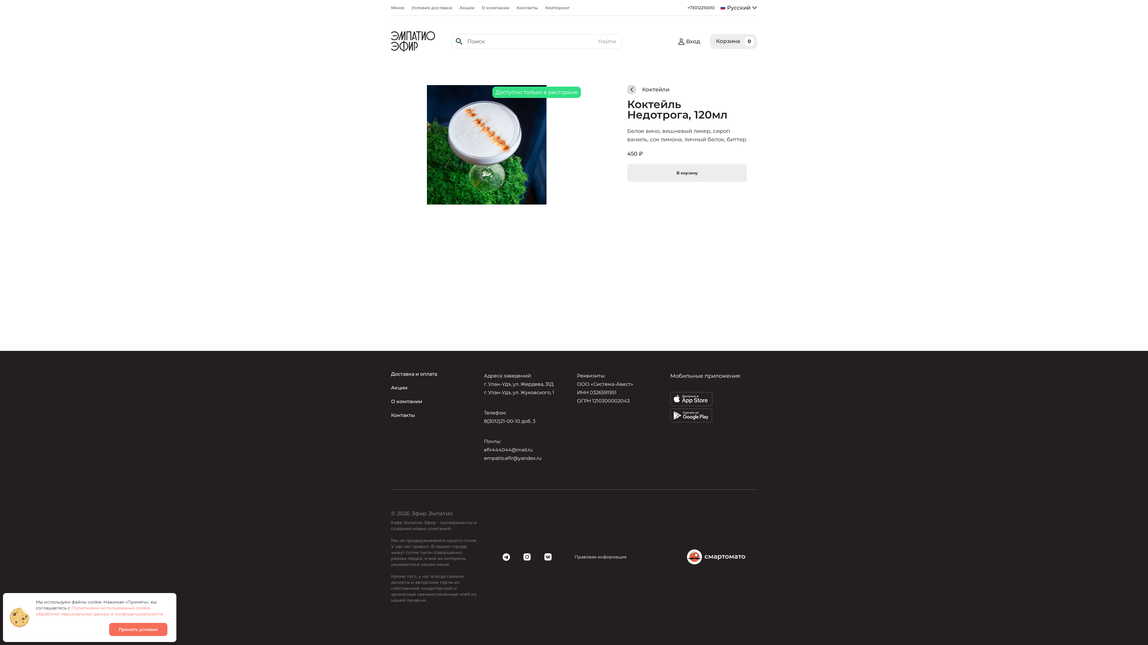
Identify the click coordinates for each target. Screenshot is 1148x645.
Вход (693, 41)
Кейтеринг (557, 7)
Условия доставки (431, 7)
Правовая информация (600, 557)
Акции (466, 7)
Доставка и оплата (414, 374)
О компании (495, 7)
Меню (397, 7)
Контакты (527, 7)
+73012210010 (701, 7)
